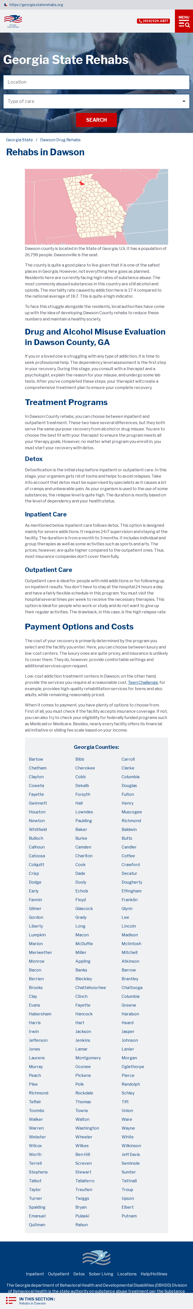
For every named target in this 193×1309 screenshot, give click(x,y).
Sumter (129, 1172)
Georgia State (19, 140)
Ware (127, 1119)
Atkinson (130, 961)
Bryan (81, 1207)
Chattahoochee (90, 987)
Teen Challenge (143, 682)
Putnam (129, 1216)
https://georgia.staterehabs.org (36, 5)
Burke (81, 838)
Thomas (83, 1101)
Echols (81, 891)
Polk (79, 1084)
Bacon (35, 970)
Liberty (36, 926)
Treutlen (83, 1189)
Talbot (35, 1181)
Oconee (83, 1066)
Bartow (36, 759)
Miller (80, 952)
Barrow (129, 970)
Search (96, 120)
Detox (79, 1274)
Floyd (80, 899)
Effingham (131, 891)
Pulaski (82, 1216)
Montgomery (88, 1058)
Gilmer (35, 908)
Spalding (37, 1207)
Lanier (128, 1049)
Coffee (128, 856)
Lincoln (129, 926)
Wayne (128, 1128)
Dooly (80, 882)
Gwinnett (38, 803)
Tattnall (129, 1181)
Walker (36, 1119)
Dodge (35, 882)
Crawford (131, 864)
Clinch (81, 996)
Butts (127, 838)
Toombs (36, 1110)
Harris (35, 1022)
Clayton (36, 776)
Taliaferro (84, 1181)
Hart (79, 1022)
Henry (127, 803)
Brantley (130, 978)
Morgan (129, 1058)
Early (33, 891)
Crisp (34, 873)
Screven (83, 1163)
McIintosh (131, 943)
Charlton (83, 856)
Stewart (83, 1172)
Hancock (84, 1014)
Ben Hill (82, 1154)
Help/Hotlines (154, 1274)
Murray (36, 1066)
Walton (82, 1119)
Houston (37, 812)
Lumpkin (37, 935)
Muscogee (132, 812)
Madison (130, 935)
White (128, 1137)
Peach (35, 1075)
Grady (80, 917)
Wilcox (35, 1145)
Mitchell (129, 952)
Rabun (81, 1224)
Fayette (36, 794)
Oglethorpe (133, 1066)
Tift (125, 1101)
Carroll (128, 759)
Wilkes (82, 1145)
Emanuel (37, 1216)
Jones (34, 1049)
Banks (81, 970)
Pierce (128, 1075)
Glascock (84, 908)
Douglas (129, 785)
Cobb (80, 776)
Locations (127, 1274)
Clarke (128, 768)
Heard (127, 1022)
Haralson (130, 1014)
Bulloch (36, 838)
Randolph (131, 1084)
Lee (125, 917)
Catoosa (37, 856)
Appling (82, 961)
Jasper (128, 1031)
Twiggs (82, 1198)
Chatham (37, 768)
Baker (81, 829)
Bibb (79, 759)
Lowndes (84, 812)
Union (127, 1110)
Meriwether (40, 952)
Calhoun (37, 847)
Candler (129, 847)
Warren (36, 1128)
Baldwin (129, 829)
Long (80, 926)
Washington (87, 1128)
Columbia (130, 776)
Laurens (37, 1058)
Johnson (130, 1040)
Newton (37, 820)
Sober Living (101, 1274)
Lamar (81, 1049)
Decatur (129, 873)
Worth (35, 1154)
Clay (33, 996)
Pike (33, 1084)
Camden (83, 847)
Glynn (127, 908)
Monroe (36, 961)
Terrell (35, 1163)
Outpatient (58, 1274)
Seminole (131, 1163)
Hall (79, 803)
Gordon (36, 917)
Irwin (34, 1031)
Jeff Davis (131, 1154)
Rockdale (84, 1093)
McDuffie (84, 943)
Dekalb (82, 785)
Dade (80, 873)
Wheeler (83, 1137)
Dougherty (132, 882)
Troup (127, 1189)
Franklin (129, 899)
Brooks (36, 987)
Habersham (40, 1014)
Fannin (35, 899)
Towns (81, 1110)
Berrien (36, 978)
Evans (34, 1005)
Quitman (37, 1224)
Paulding (83, 820)
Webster (37, 1137)
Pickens (83, 1075)
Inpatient (35, 1274)
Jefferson (38, 1040)
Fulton (128, 794)
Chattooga (132, 987)
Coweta (36, 785)
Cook (80, 864)
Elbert (128, 1207)
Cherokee (85, 768)
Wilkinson (131, 1145)
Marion (36, 943)
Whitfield (38, 829)
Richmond (131, 820)
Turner (35, 1198)
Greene (129, 1005)
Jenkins (82, 1040)
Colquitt (36, 864)
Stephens (38, 1172)
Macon (82, 935)
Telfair (35, 1101)
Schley (128, 1093)
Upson (128, 1198)
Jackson (83, 1031)
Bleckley (83, 978)
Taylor (35, 1189)
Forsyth (82, 794)
